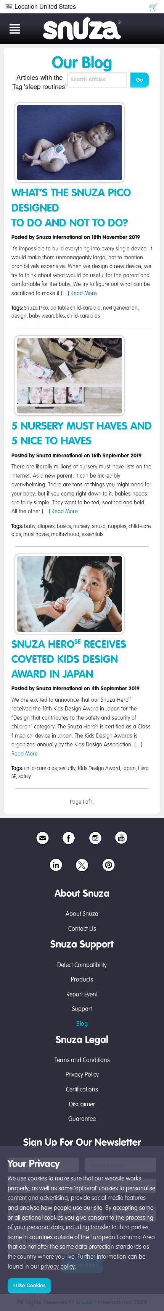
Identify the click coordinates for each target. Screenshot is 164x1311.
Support (82, 1009)
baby (29, 526)
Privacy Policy (82, 1075)
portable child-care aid (75, 308)
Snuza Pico (36, 308)
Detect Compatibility (82, 965)
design (19, 316)
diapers (46, 526)
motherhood (65, 534)
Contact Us (82, 929)
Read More (84, 293)
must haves (36, 534)
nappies (117, 526)
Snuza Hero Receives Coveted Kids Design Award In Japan (68, 659)
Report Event (82, 995)
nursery (81, 526)
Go (139, 80)
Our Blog (82, 64)
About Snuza (82, 914)
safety (24, 776)
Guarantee (82, 1119)
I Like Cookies (29, 1285)
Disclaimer (82, 1105)
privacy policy (58, 1267)
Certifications (82, 1090)
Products (82, 980)
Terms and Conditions (82, 1061)
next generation (120, 308)
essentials (92, 534)
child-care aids (83, 316)
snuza (99, 526)
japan (129, 768)
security (67, 768)
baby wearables (47, 316)
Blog (82, 1024)
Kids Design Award (99, 768)
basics (64, 526)
